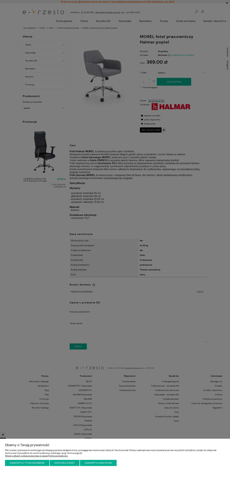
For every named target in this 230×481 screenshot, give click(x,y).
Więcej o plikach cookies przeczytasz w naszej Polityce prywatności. (36, 456)
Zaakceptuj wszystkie (98, 463)
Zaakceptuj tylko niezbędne (27, 463)
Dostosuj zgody (64, 463)
